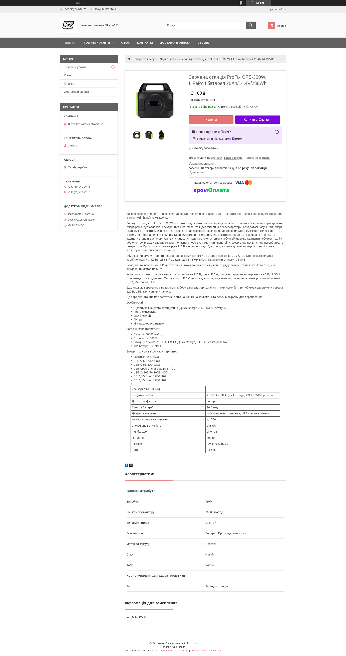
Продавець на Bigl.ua (173, 647)
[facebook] (126, 465)
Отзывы (203, 42)
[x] (131, 465)
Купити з (250, 119)
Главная (70, 42)
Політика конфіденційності (205, 650)
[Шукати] (251, 25)
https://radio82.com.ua (80, 213)
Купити (211, 119)
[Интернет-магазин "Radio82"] (68, 32)
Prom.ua (192, 643)
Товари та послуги (145, 59)
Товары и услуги (97, 42)
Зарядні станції (170, 59)
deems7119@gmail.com (82, 219)
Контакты (145, 42)
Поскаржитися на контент (174, 650)
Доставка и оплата (175, 42)
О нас (125, 42)
